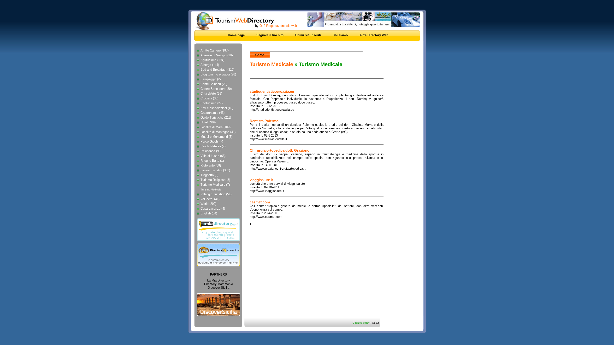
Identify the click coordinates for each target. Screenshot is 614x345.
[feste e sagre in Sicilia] (218, 315)
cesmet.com (260, 202)
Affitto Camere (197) (215, 50)
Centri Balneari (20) (214, 84)
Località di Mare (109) (215, 127)
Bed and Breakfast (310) (217, 69)
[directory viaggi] (239, 21)
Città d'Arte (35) (211, 93)
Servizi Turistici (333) (215, 170)
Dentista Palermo (264, 121)
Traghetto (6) (209, 175)
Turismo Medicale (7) (215, 184)
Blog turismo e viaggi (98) (218, 74)
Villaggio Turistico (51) (216, 194)
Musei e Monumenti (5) (216, 136)
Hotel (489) (208, 122)
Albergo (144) (210, 65)
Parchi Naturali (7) (213, 146)
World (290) (208, 204)
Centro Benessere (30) (216, 89)
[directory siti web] (218, 242)
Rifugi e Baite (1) (212, 160)
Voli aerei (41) (210, 199)
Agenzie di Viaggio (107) (217, 55)
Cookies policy (361, 322)
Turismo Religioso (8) (215, 180)
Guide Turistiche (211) (216, 117)
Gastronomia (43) (212, 113)
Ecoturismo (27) (212, 103)
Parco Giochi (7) (212, 141)
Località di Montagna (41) (218, 132)
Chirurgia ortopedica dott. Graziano (279, 150)
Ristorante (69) (211, 165)
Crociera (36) (209, 98)
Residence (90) (211, 151)
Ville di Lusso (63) (213, 156)
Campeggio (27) (211, 79)
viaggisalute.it (261, 180)
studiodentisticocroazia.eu (272, 91)
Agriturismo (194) (212, 60)
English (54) (209, 213)
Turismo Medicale (211, 189)
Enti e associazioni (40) (217, 108)
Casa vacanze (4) (213, 208)
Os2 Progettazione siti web (278, 26)
